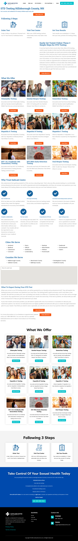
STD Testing (38, 3)
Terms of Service (10, 530)
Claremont (11, 249)
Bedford (10, 247)
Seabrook (62, 245)
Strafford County (58, 263)
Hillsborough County (14, 260)
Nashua (44, 245)
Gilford (27, 247)
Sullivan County (12, 263)
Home (24, 3)
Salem (61, 249)
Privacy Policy (9, 527)
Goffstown (28, 249)
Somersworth (63, 247)
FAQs (57, 3)
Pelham (44, 249)
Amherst (10, 245)
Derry (26, 245)
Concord (10, 252)
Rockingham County (59, 260)
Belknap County (35, 263)
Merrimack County (36, 260)
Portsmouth (45, 252)
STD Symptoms (48, 3)
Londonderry (29, 252)
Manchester (46, 247)
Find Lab (30, 3)
